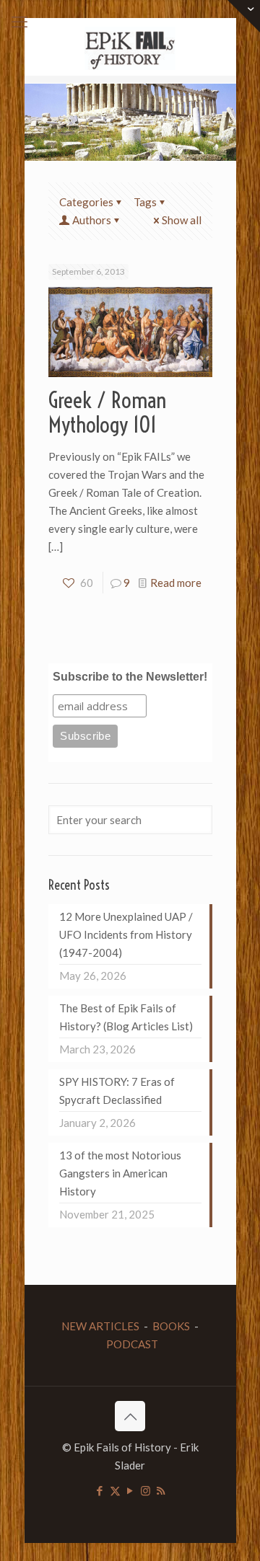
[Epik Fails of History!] (130, 46)
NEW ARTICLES (100, 1325)
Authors (91, 219)
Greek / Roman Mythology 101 (107, 412)
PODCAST (132, 1343)
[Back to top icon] (130, 1416)
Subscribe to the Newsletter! (130, 677)
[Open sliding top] (244, 16)
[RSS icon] (160, 1490)
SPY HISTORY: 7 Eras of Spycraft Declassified (117, 1090)
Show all (182, 219)
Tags (145, 201)
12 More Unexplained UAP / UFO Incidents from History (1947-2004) (126, 934)
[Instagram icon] (145, 1490)
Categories (86, 201)
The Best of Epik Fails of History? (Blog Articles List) (126, 1016)
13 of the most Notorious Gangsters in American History (120, 1173)
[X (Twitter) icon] (115, 1490)
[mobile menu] (19, 21)
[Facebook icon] (100, 1490)
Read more (176, 582)
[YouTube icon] (130, 1490)
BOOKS (171, 1325)
